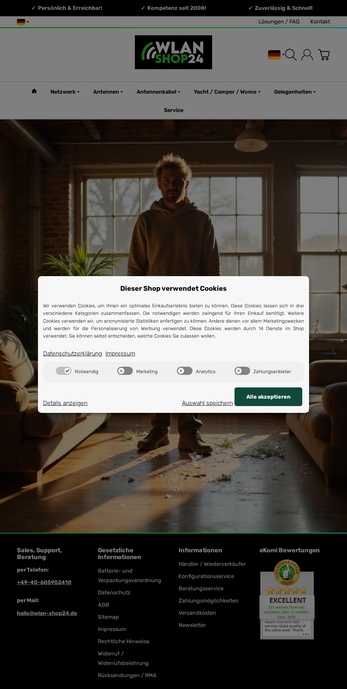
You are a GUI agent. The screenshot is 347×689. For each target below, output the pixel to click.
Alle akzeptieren (268, 397)
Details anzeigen (65, 403)
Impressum (120, 353)
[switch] (64, 371)
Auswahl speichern (207, 403)
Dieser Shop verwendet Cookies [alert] (173, 288)
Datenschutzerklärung (72, 353)
